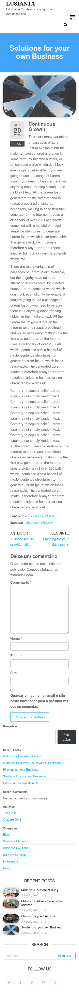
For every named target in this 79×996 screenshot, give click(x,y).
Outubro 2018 (12, 819)
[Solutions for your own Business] (11, 929)
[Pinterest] (32, 982)
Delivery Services (15, 854)
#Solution (47, 522)
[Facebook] (20, 982)
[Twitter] (9, 982)
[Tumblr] (55, 982)
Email (16, 655)
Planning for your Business (20, 769)
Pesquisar (10, 726)
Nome (16, 638)
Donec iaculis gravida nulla (20, 783)
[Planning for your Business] (11, 918)
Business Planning (15, 841)
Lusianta (20, 3)
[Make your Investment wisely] (11, 892)
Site (13, 672)
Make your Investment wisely (22, 756)
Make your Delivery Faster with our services (32, 762)
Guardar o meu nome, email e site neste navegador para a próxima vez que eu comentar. (39, 701)
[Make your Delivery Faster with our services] (11, 903)
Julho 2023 (10, 812)
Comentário (21, 582)
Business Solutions (43, 516)
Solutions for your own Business (24, 776)
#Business (32, 522)
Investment (10, 861)
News (7, 868)
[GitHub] (43, 982)
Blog (6, 834)
